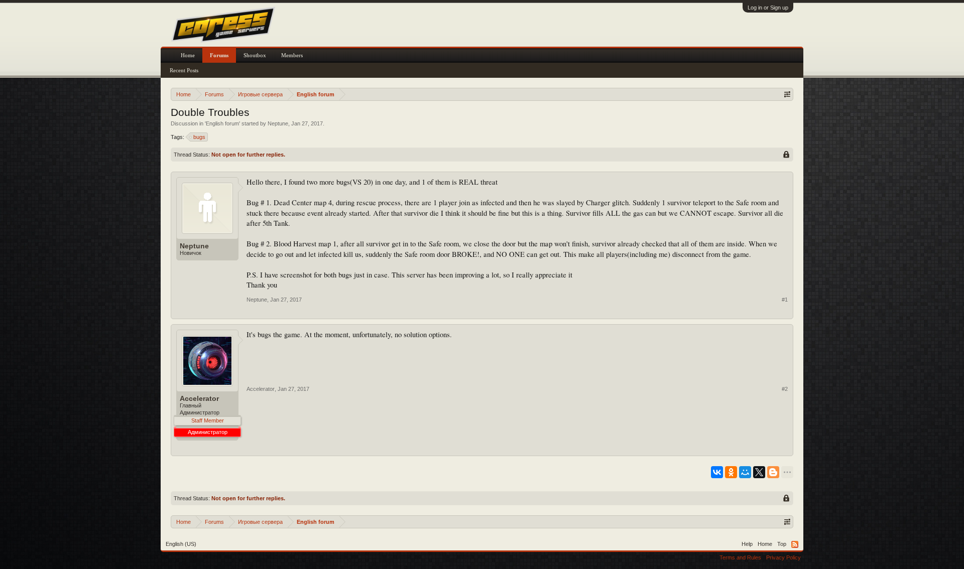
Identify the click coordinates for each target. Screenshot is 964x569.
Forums (219, 55)
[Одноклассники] (731, 472)
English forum (222, 123)
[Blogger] (773, 472)
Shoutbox (255, 55)
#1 (785, 300)
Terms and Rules (740, 557)
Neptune (278, 123)
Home (188, 55)
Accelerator (199, 398)
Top (781, 544)
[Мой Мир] (745, 472)
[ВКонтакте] (717, 472)
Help (747, 544)
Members (292, 55)
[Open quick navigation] (787, 94)
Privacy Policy (783, 557)
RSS (794, 544)
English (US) (181, 544)
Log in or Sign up (768, 8)
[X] (759, 472)
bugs (199, 137)
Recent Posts (184, 70)
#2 (785, 389)
